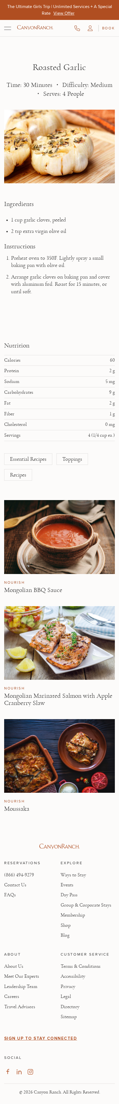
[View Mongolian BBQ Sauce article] (59, 537)
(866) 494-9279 (19, 875)
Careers (11, 996)
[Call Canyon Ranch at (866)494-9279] (77, 28)
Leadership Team (20, 986)
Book (108, 27)
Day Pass (69, 894)
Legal (66, 996)
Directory (70, 1006)
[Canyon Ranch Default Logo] (35, 28)
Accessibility (73, 976)
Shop (66, 925)
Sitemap (69, 1016)
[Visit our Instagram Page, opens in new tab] (30, 1071)
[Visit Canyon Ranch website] (59, 846)
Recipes (18, 475)
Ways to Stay (73, 875)
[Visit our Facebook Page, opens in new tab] (7, 1071)
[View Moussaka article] (59, 756)
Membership (73, 915)
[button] (90, 28)
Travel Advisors (19, 1006)
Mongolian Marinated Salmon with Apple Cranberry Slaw (58, 699)
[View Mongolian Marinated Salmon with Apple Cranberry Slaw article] (59, 643)
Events (67, 884)
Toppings (72, 459)
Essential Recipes (28, 459)
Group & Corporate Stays (86, 905)
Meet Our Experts (21, 976)
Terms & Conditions (80, 966)
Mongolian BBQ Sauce (33, 590)
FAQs (10, 894)
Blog (65, 935)
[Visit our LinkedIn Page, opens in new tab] (18, 1071)
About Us (13, 966)
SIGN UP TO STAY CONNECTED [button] (40, 1038)
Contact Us (15, 884)
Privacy (68, 986)
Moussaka (16, 809)
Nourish (14, 583)
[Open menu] (7, 28)
